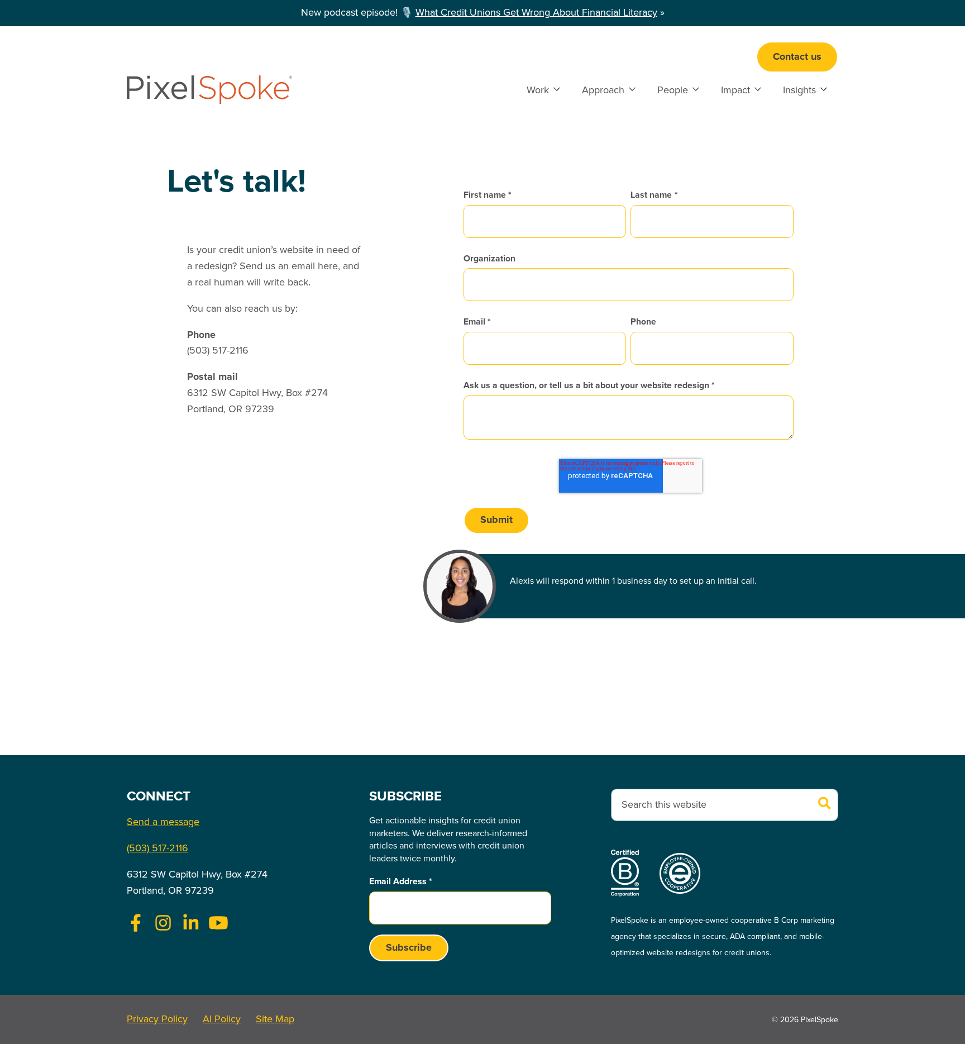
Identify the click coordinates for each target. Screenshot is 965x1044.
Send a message (163, 822)
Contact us (797, 57)
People (672, 90)
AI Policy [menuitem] (222, 1019)
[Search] (825, 804)
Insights (799, 90)
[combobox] (724, 805)
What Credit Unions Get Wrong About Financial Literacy (536, 13)
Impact (735, 90)
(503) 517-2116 (157, 848)
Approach (603, 90)
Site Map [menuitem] (275, 1019)
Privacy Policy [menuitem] (157, 1019)
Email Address (400, 881)
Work (538, 90)
